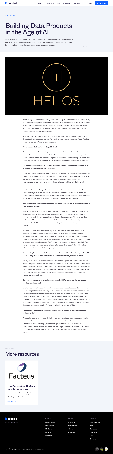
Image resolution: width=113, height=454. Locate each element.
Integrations (49, 436)
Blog (91, 426)
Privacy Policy (16, 449)
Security (48, 432)
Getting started (95, 422)
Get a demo (101, 3)
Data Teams (71, 432)
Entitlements (49, 426)
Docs (58, 3)
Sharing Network (50, 422)
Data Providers (72, 426)
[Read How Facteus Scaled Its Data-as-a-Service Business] (21, 370)
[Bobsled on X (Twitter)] (6, 449)
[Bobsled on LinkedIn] (9, 449)
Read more (11, 401)
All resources (10, 15)
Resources (66, 3)
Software (71, 429)
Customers (50, 3)
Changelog (93, 429)
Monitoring (48, 429)
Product (39, 3)
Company (77, 3)
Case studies (94, 432)
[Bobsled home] (11, 3)
